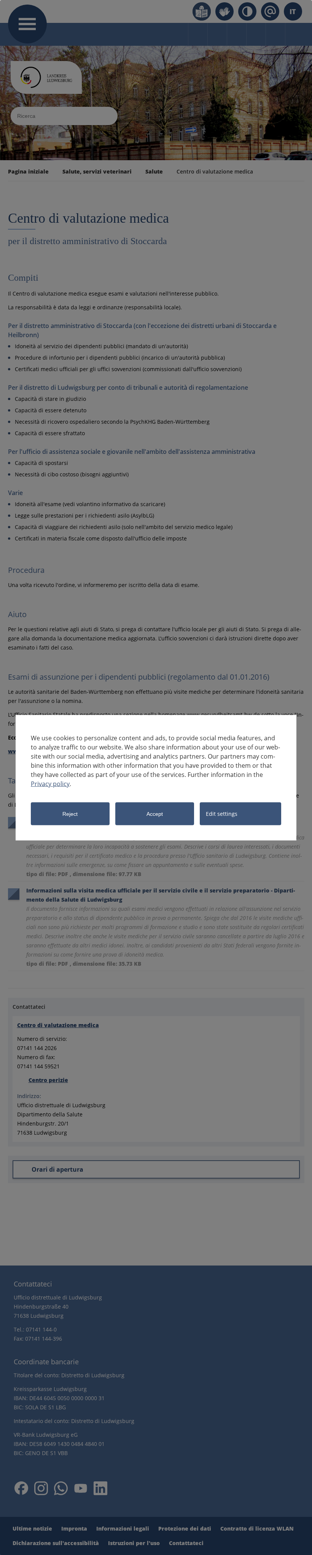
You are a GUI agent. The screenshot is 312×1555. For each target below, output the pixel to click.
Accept (154, 813)
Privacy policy (50, 783)
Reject (70, 813)
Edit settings (221, 813)
